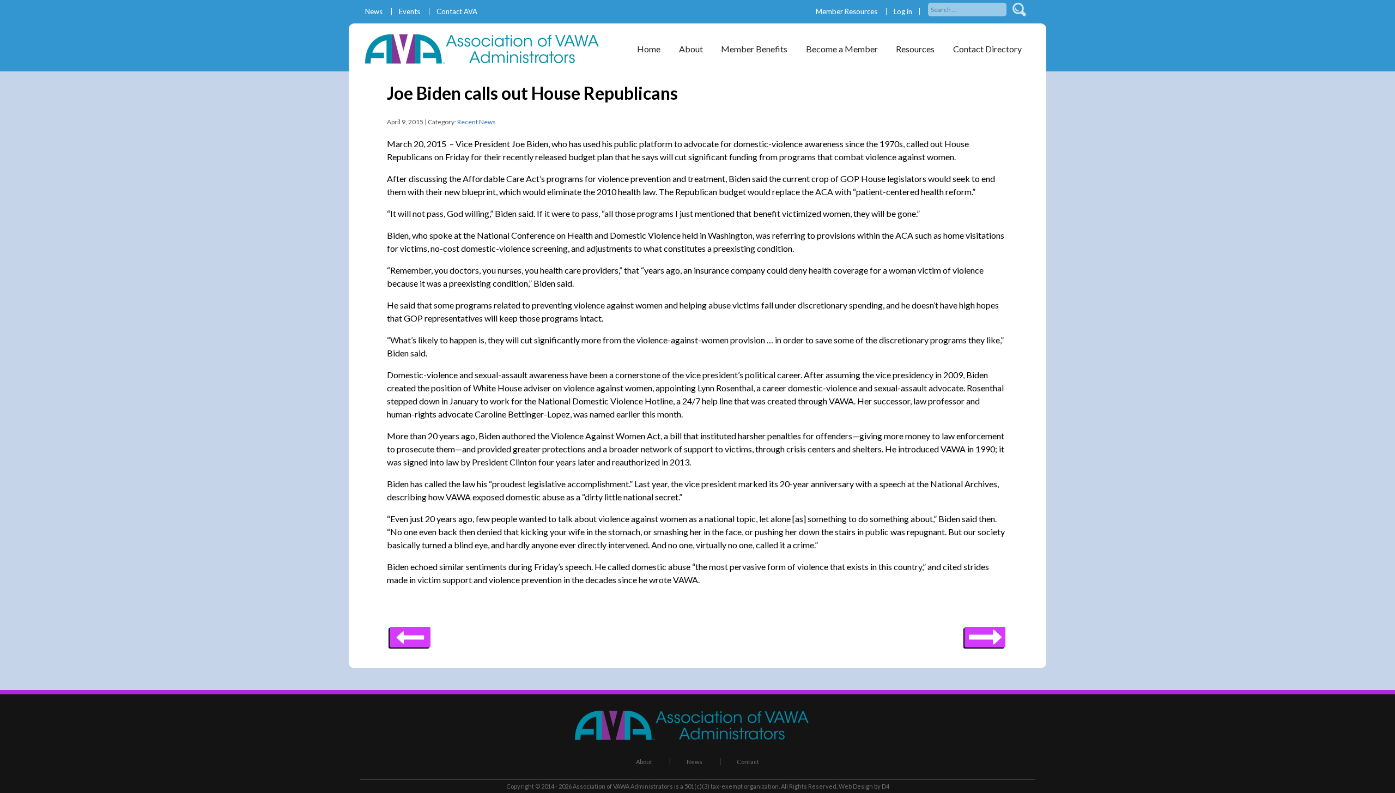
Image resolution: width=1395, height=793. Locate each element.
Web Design (856, 786)
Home (648, 49)
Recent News (476, 122)
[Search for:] (968, 8)
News (374, 11)
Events (409, 11)
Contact (748, 761)
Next (410, 633)
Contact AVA (456, 11)
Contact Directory (987, 49)
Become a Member (842, 49)
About (644, 761)
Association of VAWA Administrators (623, 786)
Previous (985, 633)
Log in (903, 11)
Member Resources (846, 11)
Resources (915, 49)
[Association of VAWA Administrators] (487, 60)
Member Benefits (754, 49)
